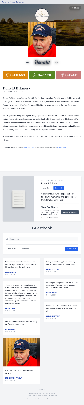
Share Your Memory (69, 212)
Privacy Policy (36, 395)
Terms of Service (48, 395)
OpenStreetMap (44, 399)
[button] (21, 352)
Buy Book (58, 188)
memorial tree (29, 147)
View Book (46, 188)
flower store (61, 147)
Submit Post (71, 249)
